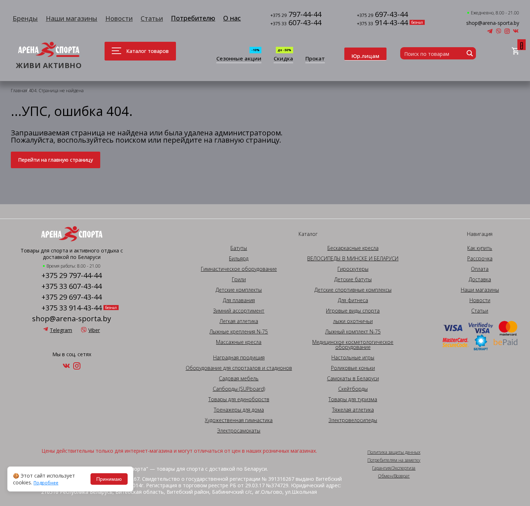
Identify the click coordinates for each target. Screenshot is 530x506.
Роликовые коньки (353, 368)
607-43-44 (295, 23)
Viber (94, 330)
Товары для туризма (352, 399)
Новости (119, 18)
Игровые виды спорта (353, 310)
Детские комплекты (239, 289)
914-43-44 (382, 23)
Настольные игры (352, 357)
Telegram (61, 330)
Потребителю (193, 18)
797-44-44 (295, 15)
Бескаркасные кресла (353, 248)
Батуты (238, 248)
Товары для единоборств (238, 399)
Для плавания (239, 300)
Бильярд (238, 258)
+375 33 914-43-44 (71, 308)
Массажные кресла (238, 342)
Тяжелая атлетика (353, 409)
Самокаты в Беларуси (353, 378)
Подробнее (46, 483)
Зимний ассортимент (238, 310)
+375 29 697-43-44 (71, 297)
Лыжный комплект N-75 (353, 331)
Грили (239, 279)
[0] (515, 51)
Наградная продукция (239, 357)
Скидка (283, 59)
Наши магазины (71, 18)
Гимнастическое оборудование (239, 269)
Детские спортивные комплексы (353, 289)
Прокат (315, 59)
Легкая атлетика (239, 321)
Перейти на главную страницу (55, 159)
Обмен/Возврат (394, 476)
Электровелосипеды (352, 420)
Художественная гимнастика (239, 420)
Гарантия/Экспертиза (393, 468)
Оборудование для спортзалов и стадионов (239, 368)
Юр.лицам (365, 55)
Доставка (480, 279)
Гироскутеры (352, 269)
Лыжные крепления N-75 (238, 331)
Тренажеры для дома (239, 409)
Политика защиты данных (393, 452)
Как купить (479, 248)
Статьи (152, 18)
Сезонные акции (238, 59)
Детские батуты (353, 279)
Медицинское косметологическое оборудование (352, 345)
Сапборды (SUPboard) (239, 388)
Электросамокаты (238, 430)
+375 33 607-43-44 (71, 286)
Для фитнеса (353, 300)
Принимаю (109, 479)
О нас (232, 18)
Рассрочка (480, 258)
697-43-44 (382, 15)
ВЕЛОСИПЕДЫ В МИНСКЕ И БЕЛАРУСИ (352, 258)
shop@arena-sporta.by (492, 23)
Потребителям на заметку (393, 460)
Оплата (480, 269)
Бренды (25, 18)
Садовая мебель (239, 378)
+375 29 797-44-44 (71, 275)
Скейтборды (353, 388)
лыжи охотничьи (353, 321)
